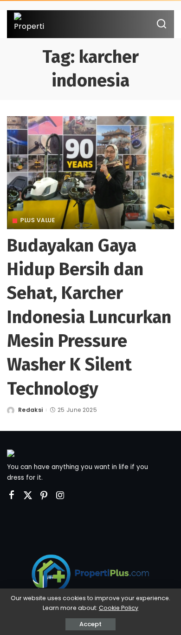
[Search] (161, 24)
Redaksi (30, 410)
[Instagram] (60, 495)
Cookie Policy (118, 608)
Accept (90, 624)
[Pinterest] (44, 495)
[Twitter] (27, 495)
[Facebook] (11, 495)
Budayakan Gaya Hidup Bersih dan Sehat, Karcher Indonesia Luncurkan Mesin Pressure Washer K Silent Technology (89, 317)
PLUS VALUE (37, 220)
